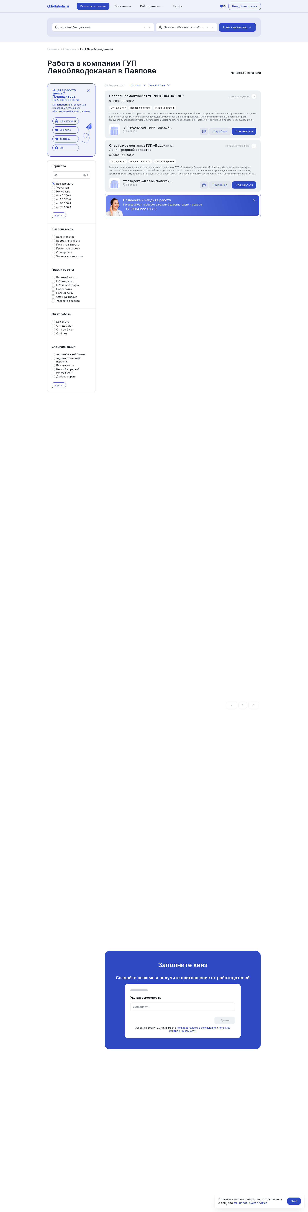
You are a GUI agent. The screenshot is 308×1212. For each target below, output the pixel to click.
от (55, 174)
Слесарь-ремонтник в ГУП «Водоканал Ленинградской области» (141, 148)
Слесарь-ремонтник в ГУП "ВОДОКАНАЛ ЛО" (146, 96)
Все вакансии (123, 6)
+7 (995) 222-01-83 (140, 209)
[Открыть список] (149, 27)
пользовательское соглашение (196, 1027)
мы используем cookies (250, 1203)
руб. (86, 174)
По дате (136, 85)
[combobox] (101, 27)
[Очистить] (144, 27)
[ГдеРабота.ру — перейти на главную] (58, 6)
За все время (157, 85)
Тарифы (177, 6)
